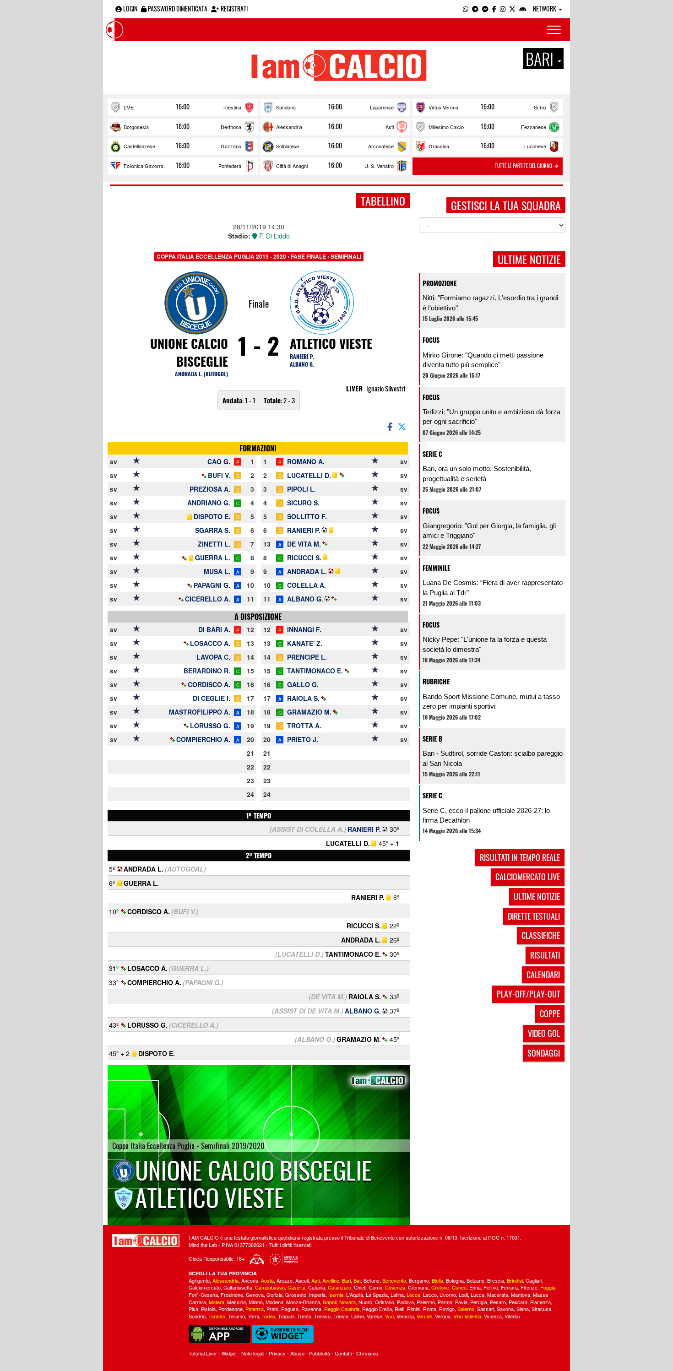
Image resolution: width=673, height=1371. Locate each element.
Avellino (330, 1280)
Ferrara (509, 1287)
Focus (431, 340)
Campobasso (270, 1287)
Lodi (463, 1294)
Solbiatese (287, 146)
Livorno (448, 1294)
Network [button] (545, 8)
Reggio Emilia (377, 1308)
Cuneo (459, 1287)
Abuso (297, 1353)
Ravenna (311, 1308)
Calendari (543, 975)
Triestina (232, 107)
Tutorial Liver (203, 1353)
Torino (268, 1316)
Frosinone (232, 1294)
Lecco (430, 1294)
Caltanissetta (237, 1287)
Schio (540, 107)
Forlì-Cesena (203, 1294)
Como (375, 1287)
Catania (316, 1287)
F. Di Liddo (273, 235)
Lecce (413, 1294)
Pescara (518, 1302)
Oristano (384, 1302)
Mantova (520, 1294)
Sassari (485, 1308)
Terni (253, 1316)
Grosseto (295, 1294)
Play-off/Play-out (528, 994)
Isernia (335, 1294)
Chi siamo (367, 1353)
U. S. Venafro (379, 165)
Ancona (249, 1280)
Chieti (360, 1287)
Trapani (286, 1316)
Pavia (461, 1302)
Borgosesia (136, 126)
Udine (357, 1316)
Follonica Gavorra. (144, 165)
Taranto (216, 1316)
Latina (397, 1294)
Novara (347, 1302)
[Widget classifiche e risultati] (283, 1333)
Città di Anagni (292, 165)
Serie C (432, 454)
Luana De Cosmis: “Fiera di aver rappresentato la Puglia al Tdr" (493, 587)
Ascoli (302, 1280)
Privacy (277, 1353)
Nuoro (365, 1302)
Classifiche (540, 935)
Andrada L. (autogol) (201, 374)
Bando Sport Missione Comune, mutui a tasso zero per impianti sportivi (491, 701)
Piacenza (540, 1302)
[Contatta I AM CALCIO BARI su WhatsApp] (465, 8)
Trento (304, 1316)
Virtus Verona (443, 107)
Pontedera (229, 165)
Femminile (436, 568)
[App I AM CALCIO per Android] (522, 8)
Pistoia (208, 1308)
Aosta (267, 1280)
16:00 (183, 106)
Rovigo (447, 1308)
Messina (236, 1302)
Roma (429, 1308)
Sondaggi (543, 1053)
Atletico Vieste (331, 343)
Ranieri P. (302, 356)
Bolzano (475, 1280)
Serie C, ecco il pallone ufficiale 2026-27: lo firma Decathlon (486, 815)
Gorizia (274, 1294)
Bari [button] (541, 58)
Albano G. (302, 364)
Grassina (439, 146)
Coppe (550, 1013)
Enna (475, 1287)
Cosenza (395, 1287)
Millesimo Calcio (446, 126)
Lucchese (535, 146)
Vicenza (493, 1316)
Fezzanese (533, 126)
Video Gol (544, 1033)
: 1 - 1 (239, 400)
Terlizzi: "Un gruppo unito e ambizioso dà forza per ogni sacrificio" (491, 416)
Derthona (231, 126)
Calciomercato (205, 1287)
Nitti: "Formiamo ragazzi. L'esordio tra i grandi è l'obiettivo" (490, 302)
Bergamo (419, 1280)
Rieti (399, 1308)
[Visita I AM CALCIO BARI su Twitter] (512, 8)
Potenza (254, 1308)
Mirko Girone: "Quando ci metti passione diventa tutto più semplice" (483, 359)
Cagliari (534, 1280)
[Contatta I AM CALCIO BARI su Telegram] (475, 8)
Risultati (545, 955)
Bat (357, 1280)
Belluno (372, 1280)
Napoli (329, 1302)
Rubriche (436, 681)
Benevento (394, 1280)
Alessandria (289, 126)
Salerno (465, 1308)
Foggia (547, 1287)
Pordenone (230, 1308)
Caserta (296, 1287)
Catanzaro (339, 1287)
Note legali (252, 1353)
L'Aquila (354, 1294)
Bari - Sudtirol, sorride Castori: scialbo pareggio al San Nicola (493, 758)
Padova (405, 1302)
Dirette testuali (534, 916)
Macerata (497, 1294)
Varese (374, 1316)
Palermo (426, 1302)
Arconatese (381, 146)
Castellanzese (139, 146)
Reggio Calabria (341, 1308)
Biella (437, 1280)
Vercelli (424, 1316)
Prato (272, 1308)
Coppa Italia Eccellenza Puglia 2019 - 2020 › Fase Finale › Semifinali (259, 256)
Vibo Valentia (467, 1316)
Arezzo (285, 1280)
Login (129, 8)
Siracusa (541, 1308)
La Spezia (377, 1294)
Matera (216, 1302)
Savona (505, 1308)
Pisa (193, 1308)
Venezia (405, 1316)
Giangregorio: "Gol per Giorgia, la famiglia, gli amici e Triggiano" (489, 530)
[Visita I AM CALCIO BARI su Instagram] (502, 8)
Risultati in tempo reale (520, 857)
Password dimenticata (177, 8)
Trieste (340, 1316)
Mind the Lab (203, 1244)
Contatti (343, 1353)
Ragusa (290, 1308)
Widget (229, 1353)
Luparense (382, 107)
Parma (445, 1302)
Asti (389, 126)
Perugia (478, 1302)
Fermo (490, 1287)
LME (129, 107)
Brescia (495, 1280)
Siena (522, 1308)
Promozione (439, 283)
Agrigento (199, 1280)
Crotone (440, 1287)
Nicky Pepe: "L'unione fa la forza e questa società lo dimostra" (485, 644)
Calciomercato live (527, 877)
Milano (256, 1302)
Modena (274, 1302)
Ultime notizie (537, 896)
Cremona (418, 1287)
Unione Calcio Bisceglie (189, 352)
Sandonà (286, 107)
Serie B (432, 738)
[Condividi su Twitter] (403, 426)
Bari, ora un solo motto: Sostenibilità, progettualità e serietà (477, 473)
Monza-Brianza (303, 1302)
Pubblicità (319, 1353)
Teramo (236, 1316)
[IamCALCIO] (145, 1240)
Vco (389, 1316)
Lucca (477, 1294)
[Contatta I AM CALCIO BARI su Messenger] (485, 8)
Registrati (233, 8)
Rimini (413, 1308)
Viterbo (512, 1316)
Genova (255, 1294)
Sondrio (197, 1316)
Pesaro (498, 1302)
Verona (442, 1316)
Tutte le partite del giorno (524, 165)
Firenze (529, 1287)
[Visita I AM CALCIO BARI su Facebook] (494, 8)
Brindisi (515, 1280)
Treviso (322, 1316)
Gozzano (231, 146)
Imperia (317, 1294)
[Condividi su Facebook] (389, 426)
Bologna (455, 1280)
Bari (346, 1280)
